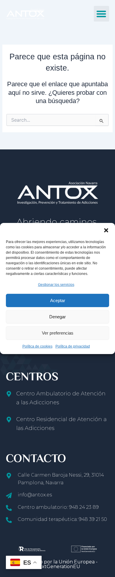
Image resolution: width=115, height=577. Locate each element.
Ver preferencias (57, 332)
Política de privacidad (72, 346)
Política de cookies (37, 346)
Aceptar (57, 300)
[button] (106, 230)
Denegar (57, 316)
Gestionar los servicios (56, 285)
